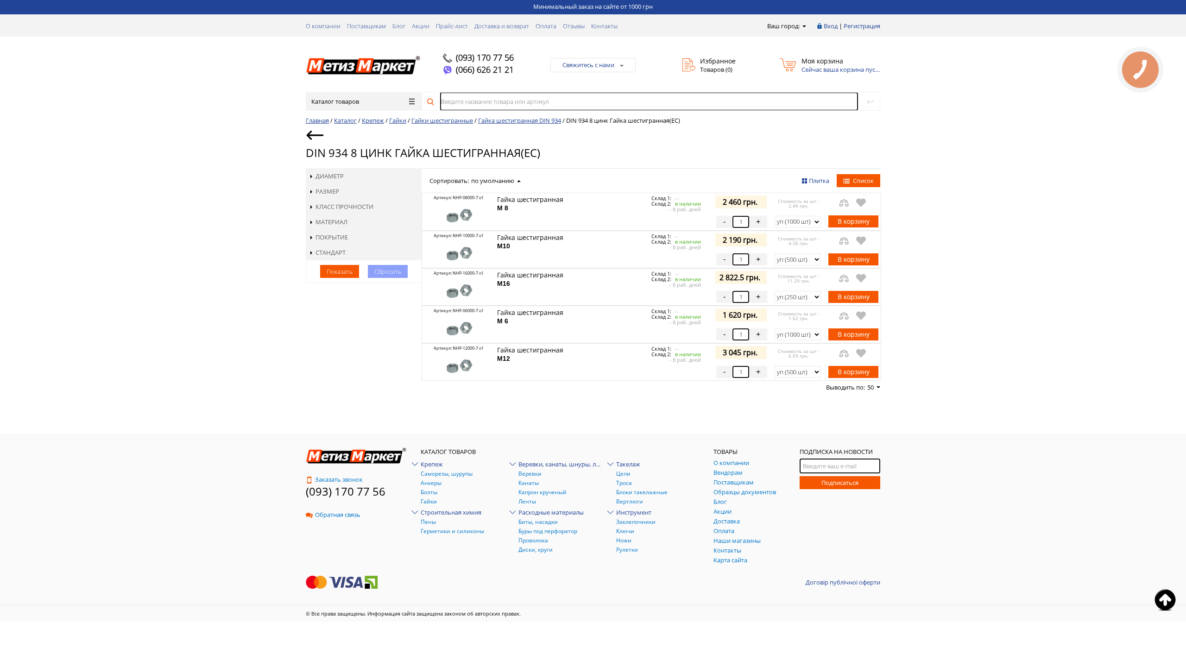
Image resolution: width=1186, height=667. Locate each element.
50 (870, 387)
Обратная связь (337, 514)
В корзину (854, 221)
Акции (420, 26)
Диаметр (329, 176)
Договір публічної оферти (843, 582)
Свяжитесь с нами (588, 65)
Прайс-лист (452, 26)
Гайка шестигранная (530, 203)
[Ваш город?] (803, 26)
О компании (323, 26)
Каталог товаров (335, 101)
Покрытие (331, 237)
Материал (331, 222)
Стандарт (330, 252)
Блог (398, 26)
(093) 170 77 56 (485, 57)
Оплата (546, 26)
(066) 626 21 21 (485, 69)
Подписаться (839, 482)
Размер (327, 191)
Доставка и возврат (501, 26)
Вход (831, 26)
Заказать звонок (339, 479)
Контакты (604, 26)
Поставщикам (366, 26)
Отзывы (574, 26)
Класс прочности (344, 206)
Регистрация (862, 26)
